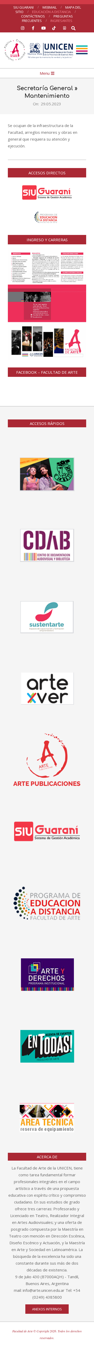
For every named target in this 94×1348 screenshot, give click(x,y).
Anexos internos (47, 1309)
